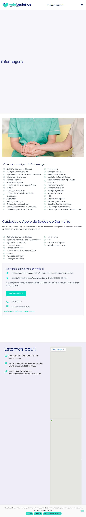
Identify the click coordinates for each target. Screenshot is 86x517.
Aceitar (29, 514)
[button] (82, 5)
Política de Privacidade (52, 514)
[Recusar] (82, 511)
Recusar (38, 514)
